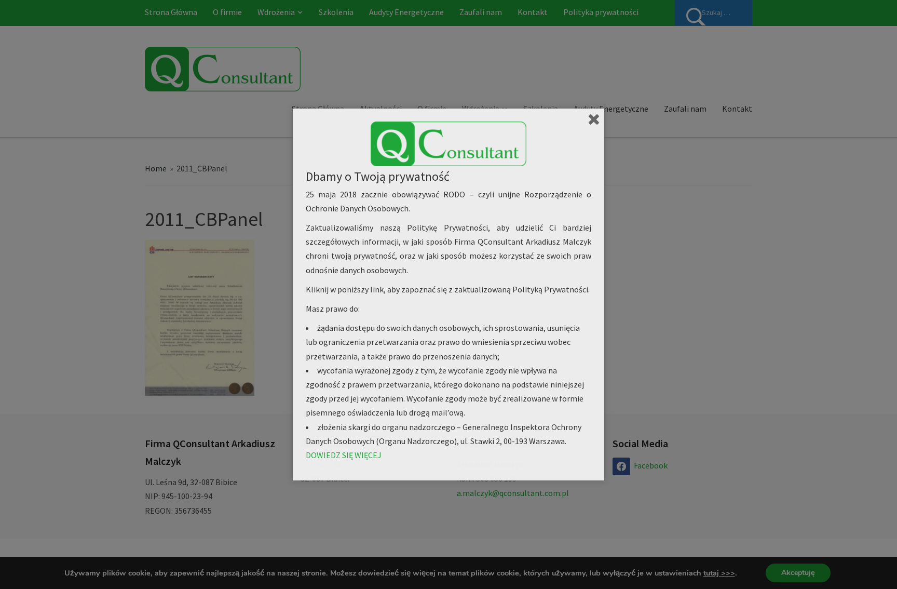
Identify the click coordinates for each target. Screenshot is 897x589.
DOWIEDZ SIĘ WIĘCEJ (344, 455)
